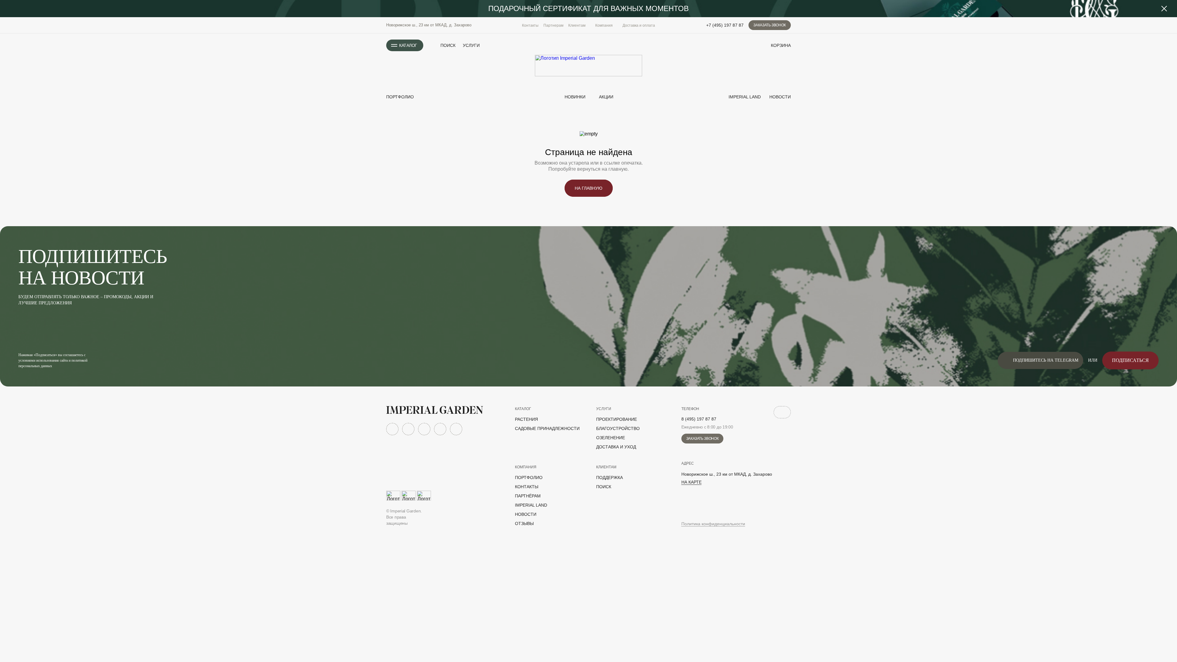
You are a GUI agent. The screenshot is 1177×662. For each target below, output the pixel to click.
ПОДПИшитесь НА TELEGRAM (1045, 360)
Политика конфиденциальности (713, 523)
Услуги (471, 45)
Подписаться (1130, 360)
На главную (588, 188)
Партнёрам (528, 495)
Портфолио (400, 96)
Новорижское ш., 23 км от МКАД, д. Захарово (428, 25)
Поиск (603, 486)
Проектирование (616, 419)
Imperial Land (744, 96)
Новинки (574, 96)
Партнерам (553, 25)
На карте (691, 482)
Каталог (523, 409)
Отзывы (524, 523)
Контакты (530, 25)
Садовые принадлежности (547, 428)
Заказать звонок (769, 25)
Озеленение (610, 437)
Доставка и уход (616, 446)
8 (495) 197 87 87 (698, 419)
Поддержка (609, 477)
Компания (525, 467)
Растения (526, 419)
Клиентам (606, 467)
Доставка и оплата (639, 25)
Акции (606, 96)
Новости (779, 96)
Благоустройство (618, 428)
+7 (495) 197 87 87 (725, 25)
